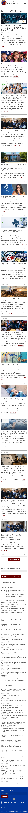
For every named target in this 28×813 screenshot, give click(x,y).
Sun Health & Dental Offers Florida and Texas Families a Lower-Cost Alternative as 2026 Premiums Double (13, 690)
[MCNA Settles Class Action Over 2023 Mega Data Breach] (14, 18)
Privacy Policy (24, 811)
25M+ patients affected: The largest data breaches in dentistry (12, 684)
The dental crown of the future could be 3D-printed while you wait (13, 645)
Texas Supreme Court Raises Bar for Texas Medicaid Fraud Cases (13, 605)
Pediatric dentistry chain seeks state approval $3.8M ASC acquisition (13, 766)
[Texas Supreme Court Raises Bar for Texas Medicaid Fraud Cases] (14, 157)
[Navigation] (25, 2)
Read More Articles (14, 559)
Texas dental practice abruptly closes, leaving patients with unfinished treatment (13, 740)
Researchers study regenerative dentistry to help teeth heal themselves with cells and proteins (13, 730)
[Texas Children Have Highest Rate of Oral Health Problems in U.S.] (14, 56)
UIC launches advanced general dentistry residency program (12, 640)
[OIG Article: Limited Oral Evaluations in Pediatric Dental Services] (14, 390)
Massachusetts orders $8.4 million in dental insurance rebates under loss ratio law (13, 745)
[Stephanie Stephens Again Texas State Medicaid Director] (14, 189)
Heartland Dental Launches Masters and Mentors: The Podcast (12, 761)
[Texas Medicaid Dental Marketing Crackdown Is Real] (14, 493)
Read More (16, 76)
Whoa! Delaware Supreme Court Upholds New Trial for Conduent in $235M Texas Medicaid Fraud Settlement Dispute (12, 610)
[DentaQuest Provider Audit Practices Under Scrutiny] (14, 256)
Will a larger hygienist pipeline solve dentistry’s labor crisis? (13, 624)
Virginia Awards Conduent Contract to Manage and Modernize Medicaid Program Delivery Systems (13, 778)
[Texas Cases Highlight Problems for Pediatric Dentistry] (14, 123)
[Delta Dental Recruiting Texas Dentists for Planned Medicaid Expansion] (14, 222)
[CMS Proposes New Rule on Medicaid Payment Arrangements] (14, 357)
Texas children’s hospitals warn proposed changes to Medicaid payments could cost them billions (14, 657)
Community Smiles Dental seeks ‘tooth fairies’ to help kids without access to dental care (13, 679)
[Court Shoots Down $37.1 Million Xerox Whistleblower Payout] (14, 459)
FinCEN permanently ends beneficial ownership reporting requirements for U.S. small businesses (14, 717)
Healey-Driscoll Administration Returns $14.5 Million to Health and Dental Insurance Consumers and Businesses (13, 723)
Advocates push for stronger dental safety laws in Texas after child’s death (13, 591)
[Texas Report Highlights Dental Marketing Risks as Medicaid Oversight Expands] (14, 526)
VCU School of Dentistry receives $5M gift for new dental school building (13, 635)
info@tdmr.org (5, 807)
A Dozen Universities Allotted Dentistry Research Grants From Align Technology (12, 711)
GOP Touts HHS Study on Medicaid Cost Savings (12, 735)
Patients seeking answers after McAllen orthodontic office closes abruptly (11, 751)
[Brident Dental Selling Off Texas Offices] (14, 291)
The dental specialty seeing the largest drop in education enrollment (13, 701)
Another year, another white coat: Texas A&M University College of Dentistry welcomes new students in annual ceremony (13, 651)
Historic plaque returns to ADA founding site (13, 756)
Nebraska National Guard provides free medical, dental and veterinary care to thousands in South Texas (11, 772)
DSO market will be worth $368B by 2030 (12, 668)
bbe (2, 594)
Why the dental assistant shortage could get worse (13, 619)
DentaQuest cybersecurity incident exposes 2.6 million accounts (12, 601)
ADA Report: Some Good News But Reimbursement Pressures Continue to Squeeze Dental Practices (12, 596)
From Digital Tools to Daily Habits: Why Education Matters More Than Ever (11, 706)
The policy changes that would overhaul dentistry (12, 630)
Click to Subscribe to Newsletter (11, 577)
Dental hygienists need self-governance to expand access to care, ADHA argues (12, 696)
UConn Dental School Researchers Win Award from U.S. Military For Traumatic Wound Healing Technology (14, 674)
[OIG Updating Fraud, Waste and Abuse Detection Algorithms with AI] (14, 325)
